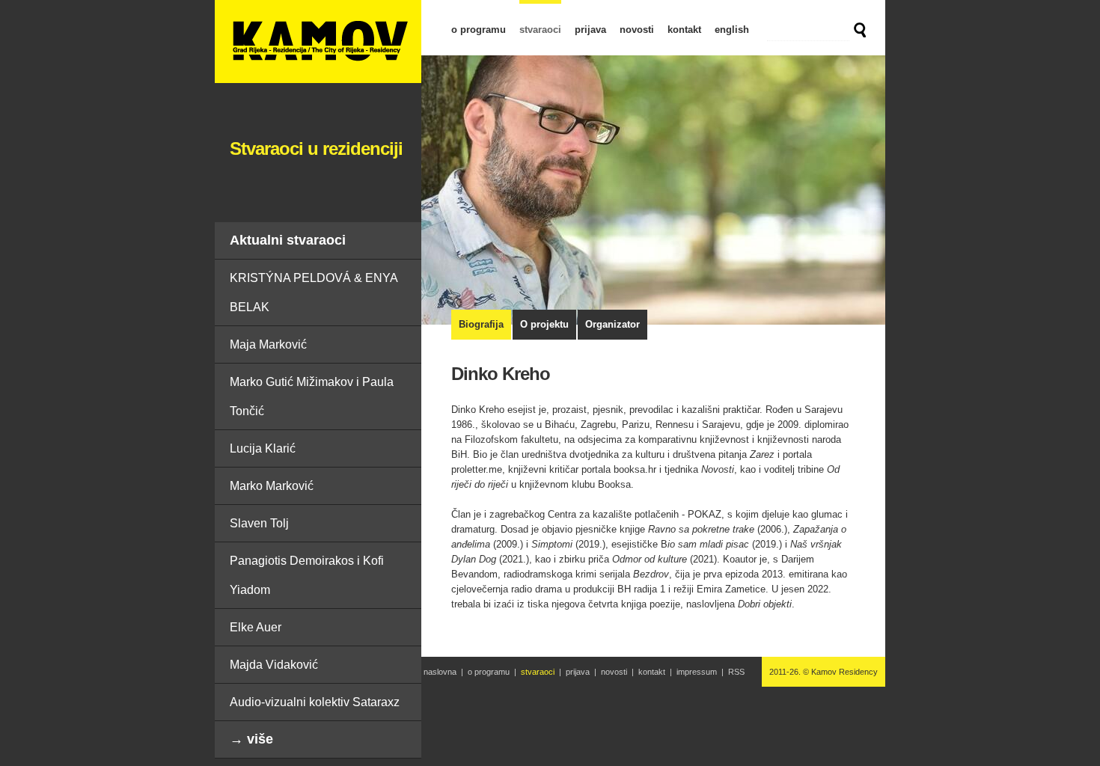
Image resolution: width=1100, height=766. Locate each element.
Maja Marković (268, 344)
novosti (637, 29)
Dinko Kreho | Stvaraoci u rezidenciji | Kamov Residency (318, 41)
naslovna (440, 671)
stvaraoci (540, 29)
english (732, 29)
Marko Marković (272, 485)
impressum (696, 671)
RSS (736, 671)
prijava (590, 29)
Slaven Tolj (259, 523)
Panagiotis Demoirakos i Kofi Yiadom (307, 575)
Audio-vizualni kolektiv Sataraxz (315, 702)
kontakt (684, 29)
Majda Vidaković (274, 664)
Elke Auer (255, 627)
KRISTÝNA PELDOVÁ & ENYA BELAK (314, 292)
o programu (478, 29)
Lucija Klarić (263, 448)
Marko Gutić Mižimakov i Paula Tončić (312, 396)
